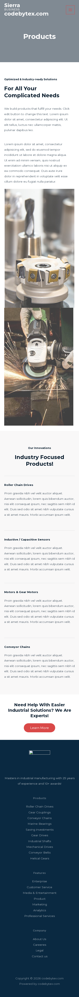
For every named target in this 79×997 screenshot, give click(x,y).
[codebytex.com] (12, 7)
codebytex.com (26, 13)
